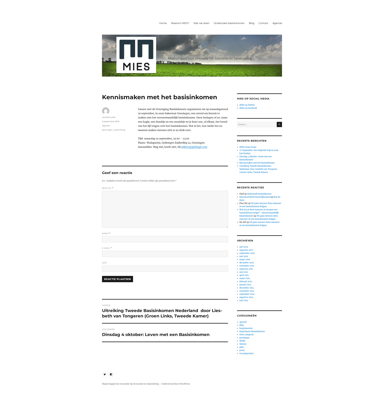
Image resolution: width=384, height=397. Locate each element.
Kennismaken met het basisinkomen (257, 163)
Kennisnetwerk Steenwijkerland (254, 197)
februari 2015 (245, 281)
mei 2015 (243, 272)
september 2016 (247, 253)
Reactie (107, 188)
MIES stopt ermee (247, 147)
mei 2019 (243, 247)
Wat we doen (202, 23)
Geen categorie (246, 334)
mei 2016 (243, 256)
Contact (263, 23)
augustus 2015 (246, 269)
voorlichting (119, 130)
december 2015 (246, 262)
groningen (107, 130)
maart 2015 (244, 278)
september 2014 (247, 294)
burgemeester (246, 328)
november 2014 (246, 291)
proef (241, 350)
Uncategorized (246, 353)
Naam (106, 233)
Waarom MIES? (180, 23)
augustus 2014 (246, 297)
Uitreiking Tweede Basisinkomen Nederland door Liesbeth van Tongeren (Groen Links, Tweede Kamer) (258, 169)
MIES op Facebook (248, 108)
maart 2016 (244, 259)
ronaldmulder (109, 117)
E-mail (107, 248)
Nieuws (242, 344)
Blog (251, 23)
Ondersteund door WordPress (176, 384)
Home (163, 23)
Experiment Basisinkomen (252, 331)
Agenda (277, 23)
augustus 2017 (246, 250)
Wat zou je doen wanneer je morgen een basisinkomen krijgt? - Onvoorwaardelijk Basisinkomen (259, 212)
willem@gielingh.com (194, 146)
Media (242, 341)
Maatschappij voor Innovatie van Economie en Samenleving (130, 384)
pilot (241, 347)
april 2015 (244, 275)
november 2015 (246, 266)
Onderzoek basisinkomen (229, 23)
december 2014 (246, 288)
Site (104, 263)
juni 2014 (243, 300)
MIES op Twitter (247, 105)
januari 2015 (245, 284)
